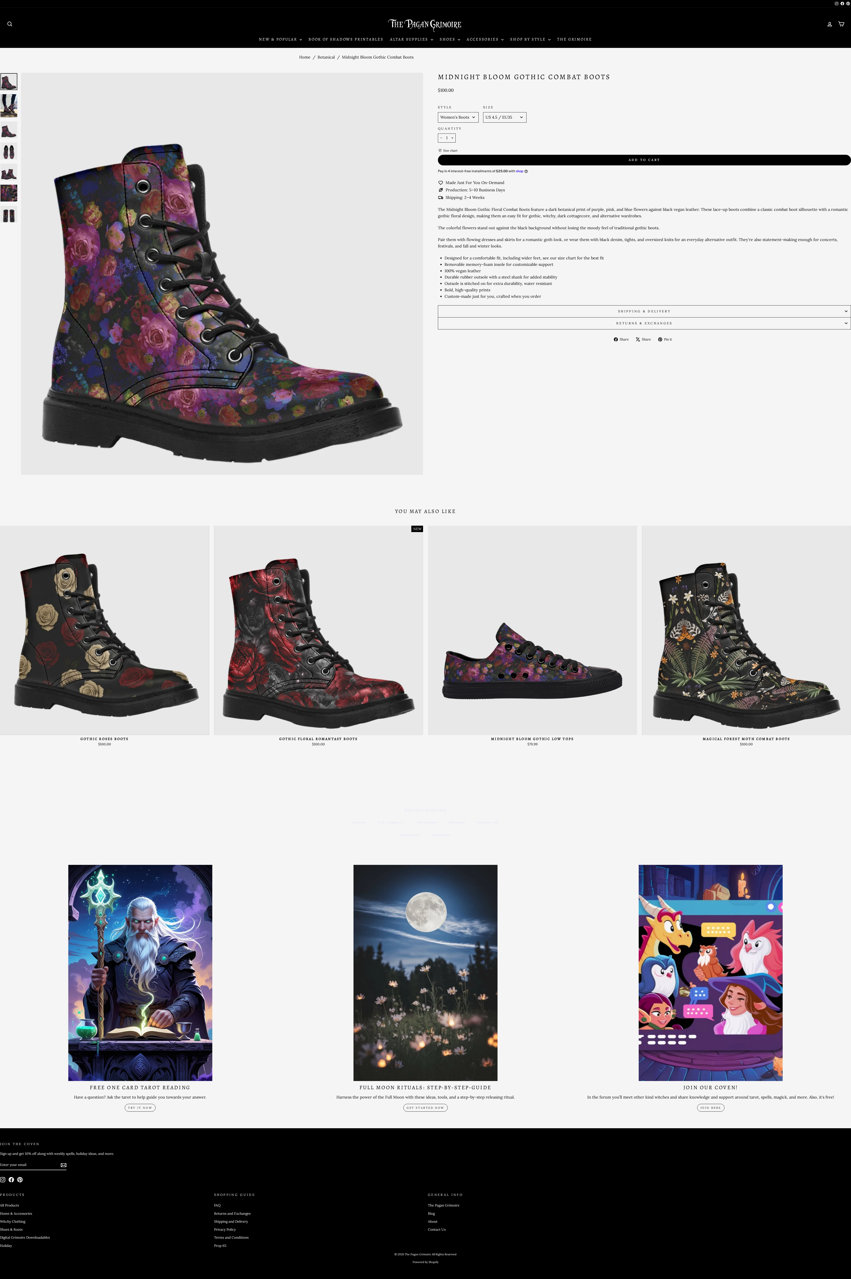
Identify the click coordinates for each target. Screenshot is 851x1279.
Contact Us (437, 1229)
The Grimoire (574, 39)
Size (488, 107)
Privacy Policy (225, 1229)
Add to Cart (104, 729)
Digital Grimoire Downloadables (25, 1237)
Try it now (140, 1107)
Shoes (448, 39)
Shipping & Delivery (644, 311)
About (432, 1221)
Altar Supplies (410, 39)
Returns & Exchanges (644, 323)
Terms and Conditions (231, 1237)
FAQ (217, 1205)
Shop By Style (528, 39)
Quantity (450, 129)
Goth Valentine (426, 822)
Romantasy (457, 822)
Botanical (326, 57)
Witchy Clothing (12, 1221)
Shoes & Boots (11, 1229)
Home (304, 57)
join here (711, 1107)
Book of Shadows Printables (345, 39)
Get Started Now (425, 1107)
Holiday (6, 1246)
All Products (9, 1205)
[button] (447, 150)
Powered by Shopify (426, 1262)
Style (445, 107)
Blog (431, 1213)
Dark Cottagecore (390, 822)
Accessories (483, 39)
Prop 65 (220, 1246)
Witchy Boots (409, 835)
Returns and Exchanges (232, 1213)
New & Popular (279, 39)
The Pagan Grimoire (443, 1205)
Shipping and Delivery (231, 1221)
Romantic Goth (488, 822)
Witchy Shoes (441, 835)
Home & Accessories (16, 1213)
